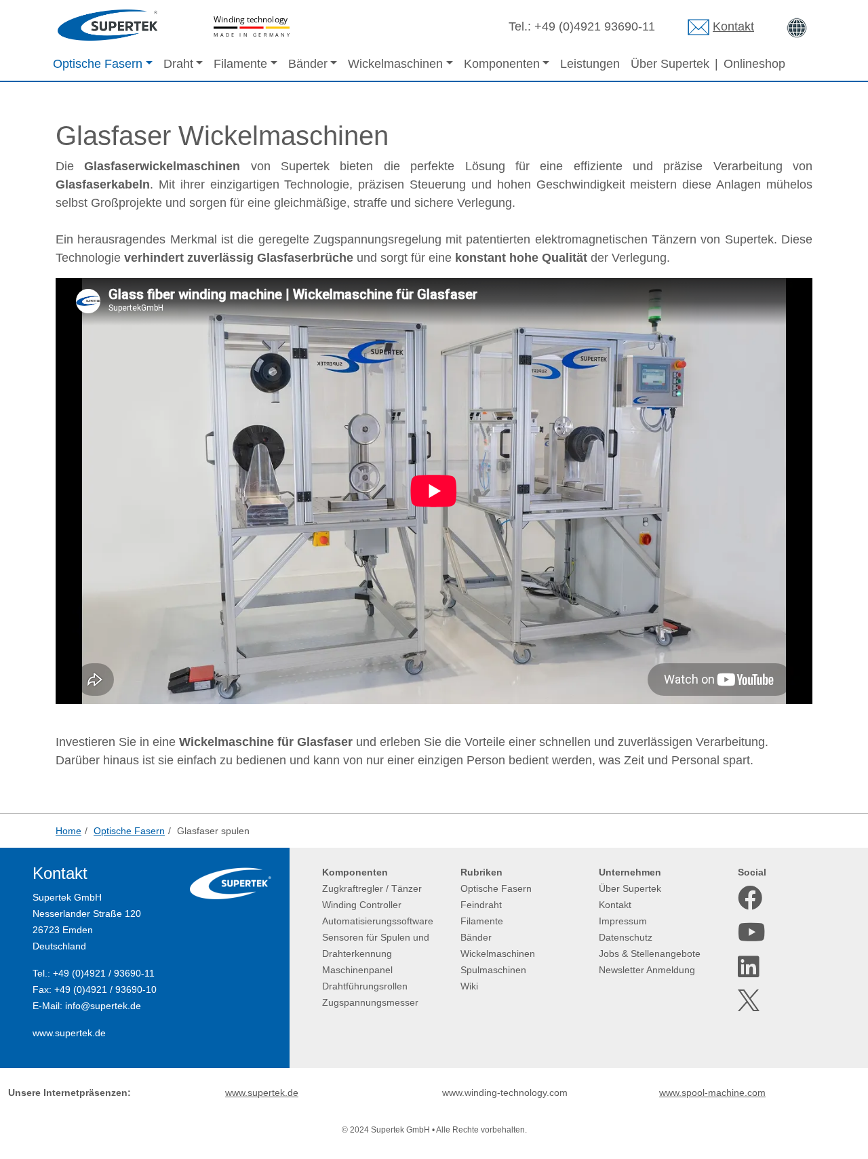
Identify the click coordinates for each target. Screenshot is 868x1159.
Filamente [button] (240, 64)
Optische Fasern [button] (97, 64)
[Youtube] (750, 932)
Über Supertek (670, 64)
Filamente (481, 921)
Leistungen (590, 64)
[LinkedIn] (750, 967)
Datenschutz (625, 937)
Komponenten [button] (502, 64)
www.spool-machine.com (712, 1092)
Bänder (476, 937)
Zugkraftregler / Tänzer (372, 888)
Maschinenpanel (357, 969)
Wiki (469, 986)
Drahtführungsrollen (365, 986)
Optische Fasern (496, 888)
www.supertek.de (69, 1032)
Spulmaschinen (493, 969)
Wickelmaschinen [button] (395, 64)
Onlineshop (754, 64)
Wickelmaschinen (497, 953)
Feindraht (481, 904)
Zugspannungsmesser (370, 1002)
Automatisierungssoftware (377, 921)
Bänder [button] (308, 64)
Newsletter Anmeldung (647, 969)
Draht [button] (178, 64)
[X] (750, 1000)
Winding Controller (361, 904)
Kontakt (733, 26)
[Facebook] (750, 898)
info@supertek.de (103, 1005)
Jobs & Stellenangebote (650, 953)
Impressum (623, 921)
